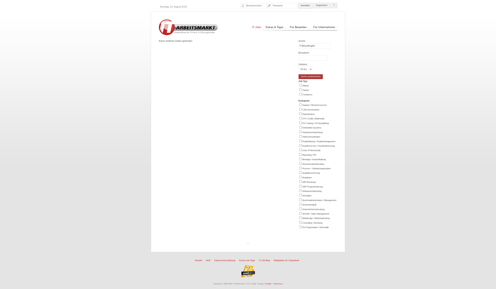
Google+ (268, 284)
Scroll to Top (248, 243)
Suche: (302, 41)
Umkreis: (303, 64)
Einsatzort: (303, 52)
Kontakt (198, 260)
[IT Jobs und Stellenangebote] (188, 34)
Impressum (278, 284)
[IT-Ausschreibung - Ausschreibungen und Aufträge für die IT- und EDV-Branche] (248, 271)
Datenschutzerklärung (224, 260)
